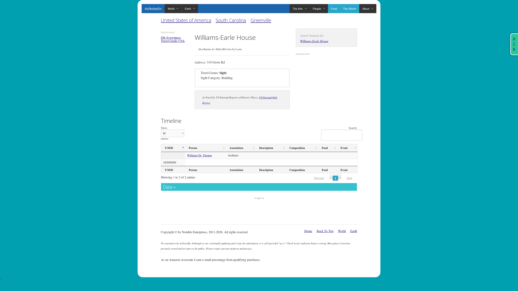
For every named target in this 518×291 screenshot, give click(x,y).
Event (344, 148)
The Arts (298, 9)
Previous (319, 178)
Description (266, 148)
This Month (349, 9)
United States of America (186, 20)
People (317, 9)
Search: (353, 128)
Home (308, 231)
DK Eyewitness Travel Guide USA (173, 39)
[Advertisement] (321, 83)
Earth (188, 9)
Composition (297, 148)
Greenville (261, 20)
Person (193, 148)
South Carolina (231, 20)
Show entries (164, 133)
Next (349, 178)
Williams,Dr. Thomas (199, 155)
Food (334, 9)
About (365, 9)
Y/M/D (169, 148)
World (171, 9)
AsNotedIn (153, 8)
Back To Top (325, 231)
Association (236, 148)
